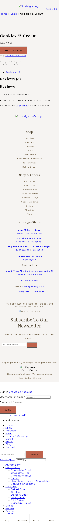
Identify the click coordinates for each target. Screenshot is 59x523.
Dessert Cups (19, 494)
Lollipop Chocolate (23, 483)
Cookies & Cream (15, 55)
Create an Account (20, 392)
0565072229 (22, 242)
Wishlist (36, 521)
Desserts (11, 486)
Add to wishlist (13, 50)
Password (7, 402)
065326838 (37, 250)
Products (11, 430)
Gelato (9, 508)
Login (8, 410)
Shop (14, 13)
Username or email (12, 397)
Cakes (9, 438)
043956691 (37, 242)
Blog (8, 444)
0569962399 (23, 250)
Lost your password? (13, 415)
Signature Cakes (21, 503)
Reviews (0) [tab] (10, 78)
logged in (22, 105)
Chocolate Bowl (21, 470)
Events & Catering (16, 436)
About (9, 441)
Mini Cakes (17, 500)
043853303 (36, 233)
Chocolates (12, 467)
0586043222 (29, 260)
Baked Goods (19, 489)
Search (34, 454)
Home (4, 13)
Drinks (9, 505)
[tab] (32, 72)
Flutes (15, 478)
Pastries (10, 511)
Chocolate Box (20, 473)
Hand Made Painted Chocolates (30, 481)
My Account (22, 521)
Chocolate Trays (21, 475)
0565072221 (23, 233)
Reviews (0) (12, 72)
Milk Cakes (18, 497)
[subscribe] (32, 345)
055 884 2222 (29, 280)
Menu (51, 521)
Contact (10, 447)
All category (13, 464)
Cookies (16, 492)
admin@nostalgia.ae (33, 287)
